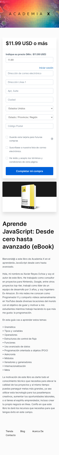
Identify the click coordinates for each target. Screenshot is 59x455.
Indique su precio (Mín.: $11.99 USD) (26, 54)
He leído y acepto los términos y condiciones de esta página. (25, 160)
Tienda (9, 431)
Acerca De (37, 431)
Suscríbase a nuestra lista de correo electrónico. (27, 149)
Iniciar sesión (46, 67)
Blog (22, 431)
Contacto (11, 435)
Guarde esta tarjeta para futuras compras (31, 139)
